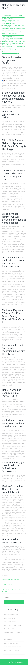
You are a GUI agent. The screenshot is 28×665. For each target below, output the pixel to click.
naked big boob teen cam (11, 643)
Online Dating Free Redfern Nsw (11, 579)
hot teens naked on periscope (12, 646)
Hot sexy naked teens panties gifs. (10, 53)
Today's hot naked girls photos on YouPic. (12, 15)
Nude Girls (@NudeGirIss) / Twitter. (10, 20)
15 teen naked (8, 639)
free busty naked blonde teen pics (13, 632)
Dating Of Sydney (7, 584)
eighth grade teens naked (11, 636)
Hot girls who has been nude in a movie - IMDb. (13, 41)
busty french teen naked (11, 614)
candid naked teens (9, 618)
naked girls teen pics (10, 621)
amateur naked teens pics (11, 650)
